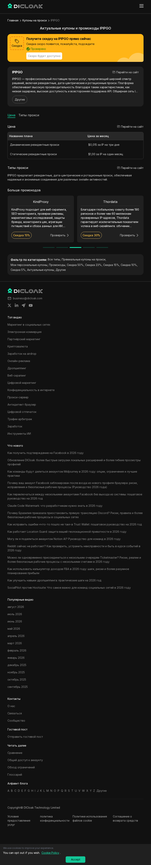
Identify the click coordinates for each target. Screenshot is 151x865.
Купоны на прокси (34, 20)
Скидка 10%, (129, 265)
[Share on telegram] (24, 305)
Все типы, (54, 259)
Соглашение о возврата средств (125, 818)
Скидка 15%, (111, 265)
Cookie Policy (50, 852)
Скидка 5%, (18, 269)
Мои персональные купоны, (29, 265)
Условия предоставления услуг (18, 820)
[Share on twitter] (9, 305)
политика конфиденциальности (54, 818)
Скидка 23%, (93, 265)
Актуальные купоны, (41, 269)
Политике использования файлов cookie (90, 818)
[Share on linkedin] (16, 305)
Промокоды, (57, 265)
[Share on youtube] (31, 305)
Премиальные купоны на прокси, (84, 259)
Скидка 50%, (75, 265)
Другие (20, 99)
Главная (12, 20)
